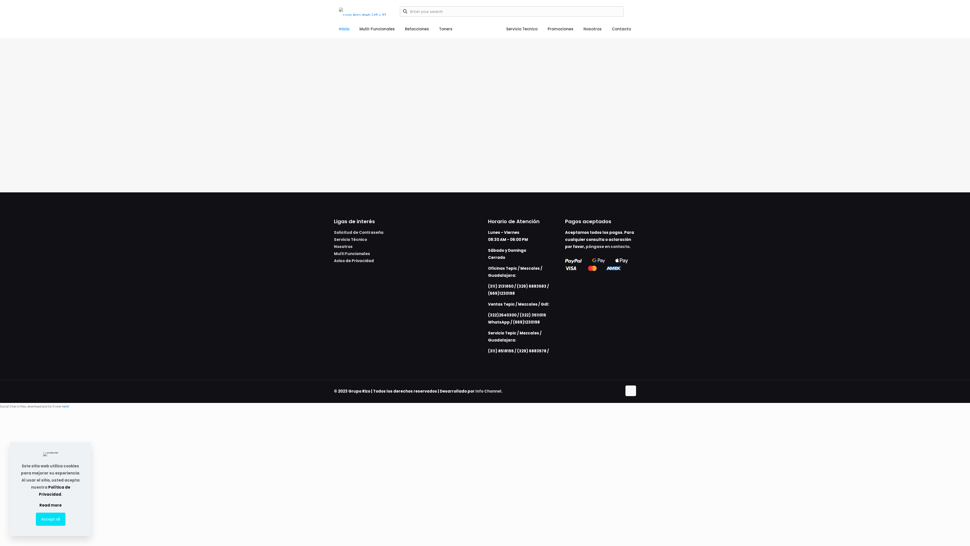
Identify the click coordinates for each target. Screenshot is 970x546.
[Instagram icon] (618, 391)
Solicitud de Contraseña (358, 232)
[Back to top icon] (630, 390)
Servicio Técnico (350, 239)
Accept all (50, 519)
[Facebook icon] (613, 391)
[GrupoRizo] (362, 11)
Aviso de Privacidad (354, 260)
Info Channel (488, 391)
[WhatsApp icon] (608, 391)
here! (65, 406)
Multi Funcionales (352, 253)
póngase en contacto (607, 246)
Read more (50, 505)
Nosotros (343, 246)
